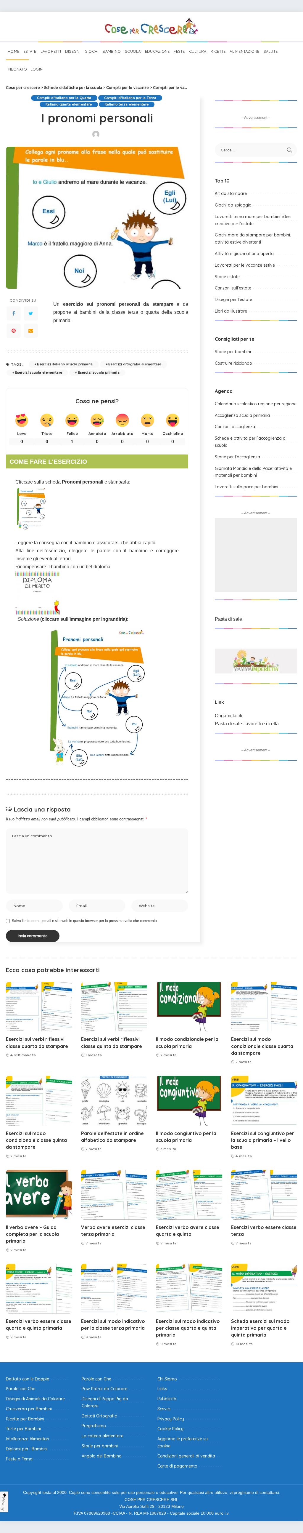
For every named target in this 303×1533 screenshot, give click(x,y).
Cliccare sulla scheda (59, 481)
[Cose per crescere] (151, 27)
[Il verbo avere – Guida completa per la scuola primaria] (39, 1195)
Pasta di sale (228, 619)
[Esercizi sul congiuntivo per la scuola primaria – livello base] (264, 1101)
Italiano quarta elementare (69, 104)
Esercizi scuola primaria (99, 372)
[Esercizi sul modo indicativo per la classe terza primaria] (114, 1288)
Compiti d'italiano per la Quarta (64, 98)
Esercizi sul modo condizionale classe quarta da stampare (262, 1046)
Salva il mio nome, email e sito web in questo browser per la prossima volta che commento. (85, 921)
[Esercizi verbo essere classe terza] (264, 1195)
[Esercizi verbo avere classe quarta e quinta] (189, 1195)
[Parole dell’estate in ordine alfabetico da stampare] (114, 1101)
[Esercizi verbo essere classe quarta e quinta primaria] (39, 1288)
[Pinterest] (14, 331)
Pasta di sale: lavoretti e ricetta (247, 723)
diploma (102, 566)
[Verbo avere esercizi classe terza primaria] (114, 1195)
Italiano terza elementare (127, 104)
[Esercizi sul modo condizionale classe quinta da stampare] (39, 1101)
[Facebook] (14, 313)
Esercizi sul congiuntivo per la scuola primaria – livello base (262, 1140)
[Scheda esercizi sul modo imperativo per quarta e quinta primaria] (264, 1288)
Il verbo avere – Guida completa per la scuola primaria (32, 1234)
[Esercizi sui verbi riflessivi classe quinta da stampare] (114, 1007)
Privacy (4, 1504)
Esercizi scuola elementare (38, 372)
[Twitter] (31, 313)
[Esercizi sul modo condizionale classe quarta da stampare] (264, 1007)
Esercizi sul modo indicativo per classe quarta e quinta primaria (188, 1328)
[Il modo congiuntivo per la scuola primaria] (189, 1101)
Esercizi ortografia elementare (134, 364)
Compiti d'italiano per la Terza (130, 98)
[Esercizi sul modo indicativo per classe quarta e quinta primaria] (189, 1288)
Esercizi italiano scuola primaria (65, 364)
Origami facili (228, 715)
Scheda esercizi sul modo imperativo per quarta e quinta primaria (260, 1328)
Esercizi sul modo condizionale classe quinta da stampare (36, 1140)
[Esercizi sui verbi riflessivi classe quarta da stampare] (39, 1007)
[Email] (31, 331)
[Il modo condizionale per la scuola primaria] (189, 1007)
